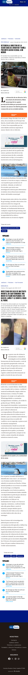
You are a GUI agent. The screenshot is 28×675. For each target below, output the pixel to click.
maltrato (7, 556)
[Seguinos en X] (12, 658)
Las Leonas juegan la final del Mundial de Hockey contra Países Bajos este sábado (15, 598)
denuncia (20, 556)
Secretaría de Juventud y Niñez (10, 228)
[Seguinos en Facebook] (9, 658)
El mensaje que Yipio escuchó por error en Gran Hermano (15, 265)
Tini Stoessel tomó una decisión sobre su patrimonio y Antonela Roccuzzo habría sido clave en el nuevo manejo (15, 258)
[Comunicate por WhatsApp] (18, 658)
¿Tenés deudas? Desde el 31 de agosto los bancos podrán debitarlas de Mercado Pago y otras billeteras (15, 250)
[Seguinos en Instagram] (15, 658)
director (4, 231)
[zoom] (14, 75)
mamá (14, 556)
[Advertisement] (14, 22)
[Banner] (14, 116)
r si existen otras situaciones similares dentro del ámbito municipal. (13, 192)
